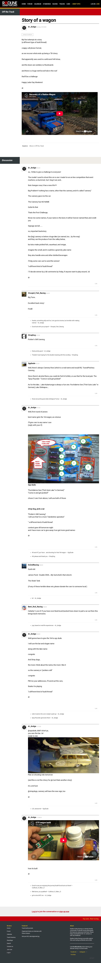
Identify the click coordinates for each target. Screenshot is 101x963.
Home (24, 4)
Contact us (10, 946)
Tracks (62, 4)
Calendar (37, 4)
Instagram (82, 952)
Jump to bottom (27, 34)
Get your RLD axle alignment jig (30, 936)
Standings (47, 4)
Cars (68, 4)
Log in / (95, 4)
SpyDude (70, 552)
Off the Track (8, 12)
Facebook (73, 952)
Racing (55, 4)
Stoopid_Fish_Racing (57, 326)
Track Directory (11, 937)
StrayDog (75, 355)
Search (9, 943)
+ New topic (76, 4)
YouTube (73, 954)
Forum (29, 4)
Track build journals (27, 928)
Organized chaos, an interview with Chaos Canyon (32, 932)
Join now (9, 949)
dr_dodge (41, 323)
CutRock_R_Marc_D (38, 888)
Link (96, 283)
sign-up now (64, 911)
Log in (34, 911)
